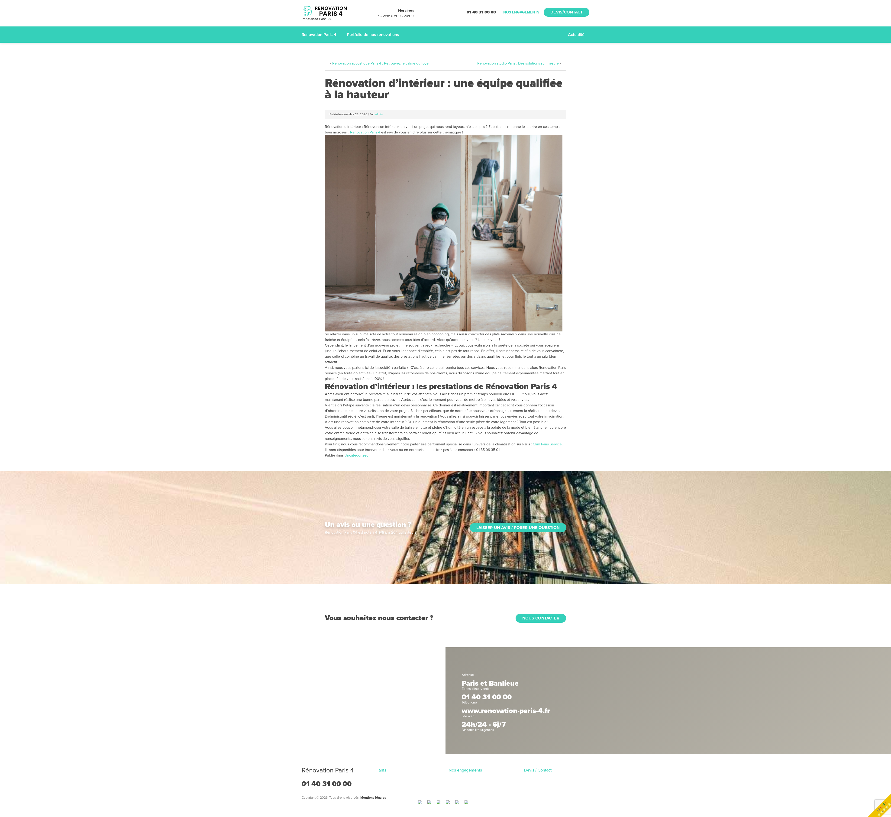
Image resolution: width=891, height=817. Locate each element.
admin (378, 114)
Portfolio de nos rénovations (373, 34)
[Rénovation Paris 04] (338, 10)
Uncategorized (356, 455)
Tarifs (381, 770)
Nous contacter (540, 618)
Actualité (576, 34)
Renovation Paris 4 (319, 34)
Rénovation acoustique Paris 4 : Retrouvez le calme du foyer (381, 63)
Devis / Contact (538, 770)
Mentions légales (373, 798)
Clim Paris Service (547, 444)
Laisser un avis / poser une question (518, 527)
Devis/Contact (566, 12)
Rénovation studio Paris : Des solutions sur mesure (518, 63)
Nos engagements (521, 12)
